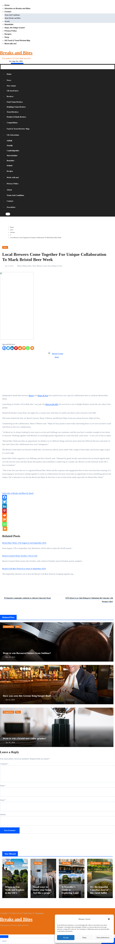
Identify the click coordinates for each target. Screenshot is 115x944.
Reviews (10, 96)
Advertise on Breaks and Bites (17, 8)
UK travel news (13, 91)
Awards (7, 21)
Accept (65, 937)
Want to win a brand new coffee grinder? (24, 738)
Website (3, 814)
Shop (6, 37)
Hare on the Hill (51, 404)
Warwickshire (12, 155)
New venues (11, 86)
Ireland (9, 165)
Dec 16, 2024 (10, 657)
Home (7, 5)
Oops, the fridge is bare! (14, 28)
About (9, 190)
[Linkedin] (12, 348)
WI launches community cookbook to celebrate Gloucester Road (27, 598)
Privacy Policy (10, 31)
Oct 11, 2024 (10, 700)
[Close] (4, 936)
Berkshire (10, 160)
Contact (7, 12)
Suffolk (9, 141)
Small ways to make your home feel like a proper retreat (42, 891)
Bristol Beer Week (30, 266)
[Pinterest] (16, 348)
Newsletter (8, 24)
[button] (109, 919)
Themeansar (39, 913)
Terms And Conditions (12, 15)
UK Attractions (13, 135)
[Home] (2, 67)
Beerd (20, 266)
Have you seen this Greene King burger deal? (27, 695)
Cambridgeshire (13, 151)
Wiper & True (57, 266)
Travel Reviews (12, 112)
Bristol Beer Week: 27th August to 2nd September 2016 (24, 543)
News (9, 80)
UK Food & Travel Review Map (17, 40)
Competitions (12, 123)
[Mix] (24, 348)
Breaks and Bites (16, 52)
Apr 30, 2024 (10, 742)
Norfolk (10, 145)
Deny (84, 937)
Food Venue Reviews (15, 102)
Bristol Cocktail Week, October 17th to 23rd (19, 556)
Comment (4, 764)
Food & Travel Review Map (18, 129)
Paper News (28, 913)
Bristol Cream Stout (44, 266)
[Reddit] (20, 348)
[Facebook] (4, 348)
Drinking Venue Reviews (16, 107)
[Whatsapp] (28, 348)
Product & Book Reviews (16, 117)
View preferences (102, 937)
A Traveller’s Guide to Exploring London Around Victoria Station (71, 892)
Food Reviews (95, 863)
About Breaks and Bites (12, 18)
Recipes (7, 34)
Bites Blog (9, 863)
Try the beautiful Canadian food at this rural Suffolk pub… (99, 891)
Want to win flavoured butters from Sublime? (27, 653)
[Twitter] (8, 348)
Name (3, 786)
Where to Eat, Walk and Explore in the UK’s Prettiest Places (14, 891)
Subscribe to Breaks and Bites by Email (17, 493)
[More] (32, 348)
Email (3, 800)
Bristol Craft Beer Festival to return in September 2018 (24, 569)
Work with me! (10, 44)
